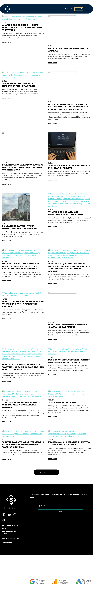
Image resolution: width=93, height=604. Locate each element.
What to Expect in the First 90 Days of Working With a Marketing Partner (23, 303)
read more (6, 42)
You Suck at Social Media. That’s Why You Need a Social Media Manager (21, 404)
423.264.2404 (68, 9)
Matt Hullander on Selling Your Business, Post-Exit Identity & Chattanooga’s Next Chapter (21, 266)
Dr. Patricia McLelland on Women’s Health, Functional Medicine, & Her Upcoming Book (22, 167)
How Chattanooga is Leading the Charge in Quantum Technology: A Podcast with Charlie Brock (68, 106)
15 (52, 472)
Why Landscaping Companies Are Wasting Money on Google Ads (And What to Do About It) (23, 367)
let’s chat (79, 9)
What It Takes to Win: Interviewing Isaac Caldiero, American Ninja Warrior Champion (23, 444)
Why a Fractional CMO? (62, 402)
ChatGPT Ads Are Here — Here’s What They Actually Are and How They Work (22, 27)
